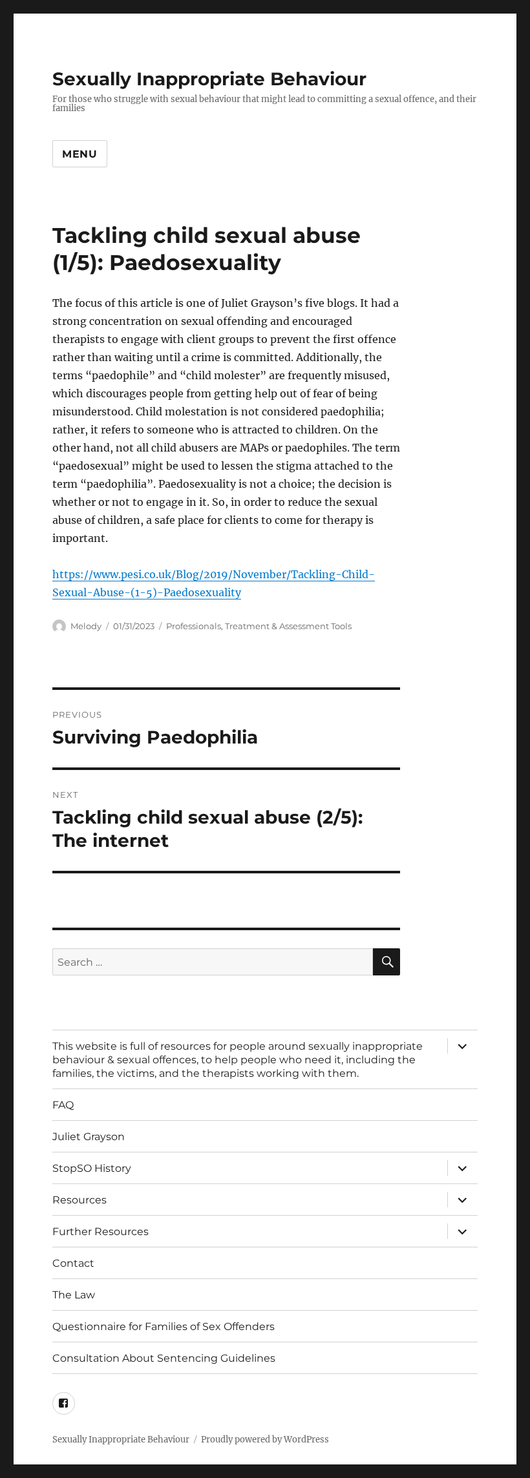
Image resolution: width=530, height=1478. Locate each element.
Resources (79, 1200)
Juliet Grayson (88, 1136)
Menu (80, 154)
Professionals (193, 626)
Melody (85, 626)
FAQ (63, 1105)
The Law (73, 1295)
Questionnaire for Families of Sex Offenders (163, 1326)
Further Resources (100, 1231)
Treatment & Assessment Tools (288, 626)
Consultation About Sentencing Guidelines (163, 1358)
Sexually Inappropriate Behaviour (209, 79)
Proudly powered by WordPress (265, 1439)
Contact (73, 1263)
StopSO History (91, 1168)
